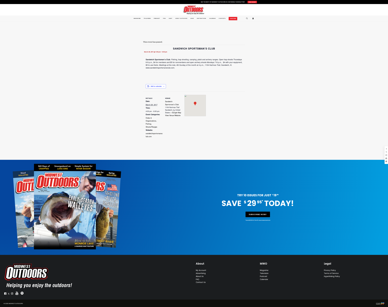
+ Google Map (175, 112)
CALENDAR (212, 18)
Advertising (201, 273)
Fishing (148, 123)
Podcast (263, 276)
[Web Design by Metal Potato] (380, 304)
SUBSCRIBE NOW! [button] (258, 214)
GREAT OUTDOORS (181, 18)
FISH (164, 18)
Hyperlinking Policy (332, 276)
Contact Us (201, 282)
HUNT (170, 18)
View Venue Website (172, 115)
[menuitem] (137, 18)
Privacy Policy (330, 270)
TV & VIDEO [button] (147, 18)
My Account (201, 270)
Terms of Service (331, 273)
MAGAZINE (137, 18)
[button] (5, 294)
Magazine (264, 270)
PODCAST (157, 18)
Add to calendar (156, 86)
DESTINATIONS (201, 18)
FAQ (197, 279)
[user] (253, 18)
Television (264, 273)
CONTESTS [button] (222, 18)
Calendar (264, 279)
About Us (199, 276)
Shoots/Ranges (151, 127)
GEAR (192, 18)
